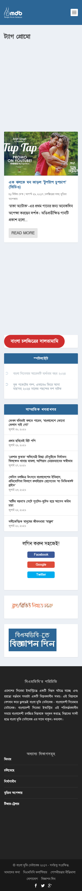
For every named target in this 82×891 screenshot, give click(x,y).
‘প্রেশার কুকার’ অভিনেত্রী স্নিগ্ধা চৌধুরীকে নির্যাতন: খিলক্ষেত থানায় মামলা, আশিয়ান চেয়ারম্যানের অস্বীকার (40, 459)
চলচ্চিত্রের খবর (52, 194)
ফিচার (7, 759)
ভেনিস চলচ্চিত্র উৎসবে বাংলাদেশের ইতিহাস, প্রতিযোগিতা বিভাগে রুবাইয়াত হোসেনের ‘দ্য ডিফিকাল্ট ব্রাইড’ (41, 481)
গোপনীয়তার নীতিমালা (63, 872)
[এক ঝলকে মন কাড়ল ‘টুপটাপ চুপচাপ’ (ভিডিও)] (41, 154)
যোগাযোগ (32, 879)
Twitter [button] (41, 574)
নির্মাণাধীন (10, 781)
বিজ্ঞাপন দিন (48, 879)
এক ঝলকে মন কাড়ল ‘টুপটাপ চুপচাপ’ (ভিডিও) (38, 185)
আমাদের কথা (12, 872)
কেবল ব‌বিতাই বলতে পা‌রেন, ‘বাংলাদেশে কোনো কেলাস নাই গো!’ (37, 423)
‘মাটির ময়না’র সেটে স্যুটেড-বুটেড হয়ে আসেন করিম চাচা (40, 503)
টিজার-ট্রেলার (11, 804)
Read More (23, 233)
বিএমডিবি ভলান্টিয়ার (35, 872)
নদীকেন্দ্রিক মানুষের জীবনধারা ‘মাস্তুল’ (31, 521)
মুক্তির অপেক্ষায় (13, 793)
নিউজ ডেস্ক (17, 194)
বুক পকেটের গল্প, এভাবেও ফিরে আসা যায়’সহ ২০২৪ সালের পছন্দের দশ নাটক (37, 387)
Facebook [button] (41, 554)
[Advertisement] (41, 84)
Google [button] (41, 564)
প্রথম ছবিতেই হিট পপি (22, 441)
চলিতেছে (9, 770)
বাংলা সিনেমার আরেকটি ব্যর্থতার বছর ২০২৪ (39, 373)
